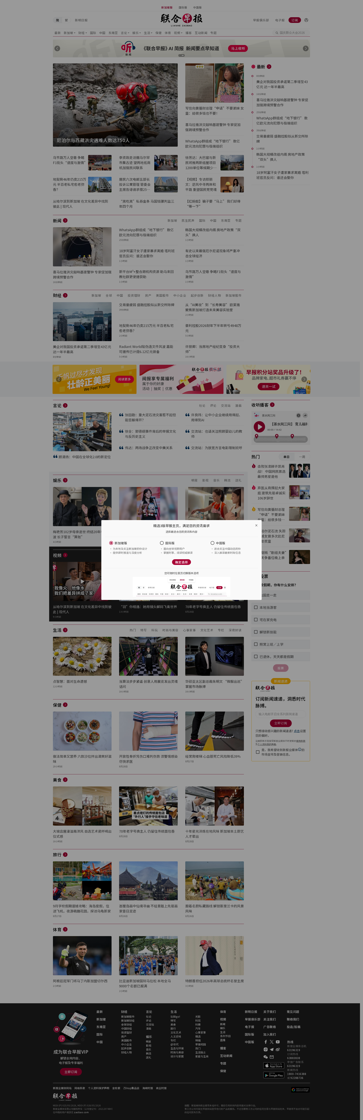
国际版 (170, 543)
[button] (130, 543)
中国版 (220, 543)
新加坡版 (121, 543)
